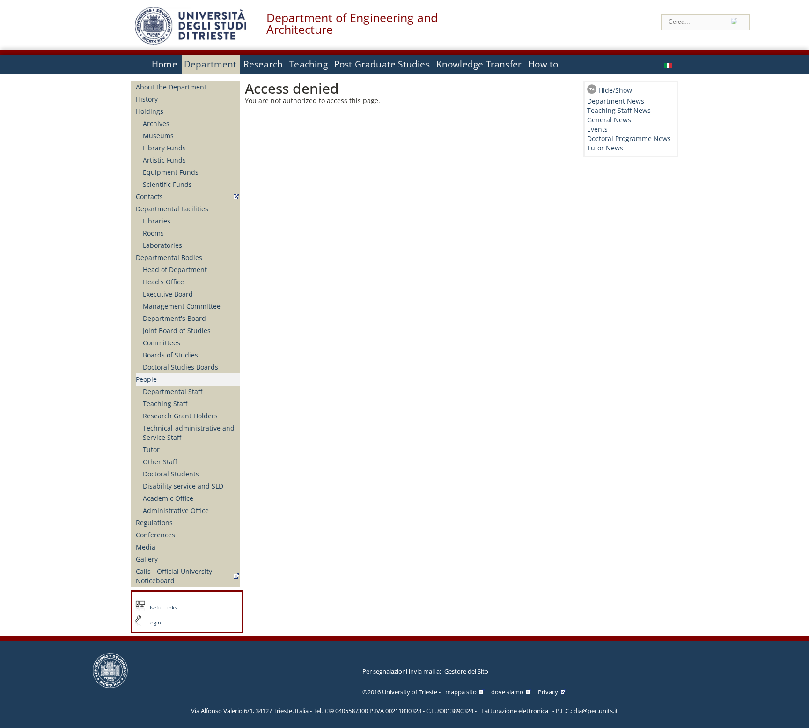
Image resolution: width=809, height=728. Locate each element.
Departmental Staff (172, 391)
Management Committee (182, 306)
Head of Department (175, 269)
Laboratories (162, 245)
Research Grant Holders (180, 415)
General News (609, 119)
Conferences (155, 534)
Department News (615, 101)
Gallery (147, 559)
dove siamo (507, 692)
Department (210, 64)
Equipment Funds (171, 172)
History (147, 99)
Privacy (548, 692)
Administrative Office (176, 510)
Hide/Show (615, 90)
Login (154, 622)
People (146, 379)
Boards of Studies (170, 354)
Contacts (149, 196)
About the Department (171, 86)
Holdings (149, 111)
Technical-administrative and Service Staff (189, 432)
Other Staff (160, 461)
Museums (158, 135)
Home (164, 64)
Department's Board (174, 318)
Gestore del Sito (466, 671)
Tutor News (605, 147)
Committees (161, 342)
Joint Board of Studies (177, 330)
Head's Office (163, 281)
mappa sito (461, 692)
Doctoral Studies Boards (180, 367)
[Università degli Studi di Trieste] (190, 41)
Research (263, 64)
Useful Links (162, 607)
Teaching (308, 64)
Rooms (153, 233)
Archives (156, 123)
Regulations (154, 522)
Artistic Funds (164, 160)
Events (597, 129)
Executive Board (168, 294)
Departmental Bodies (169, 257)
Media (145, 546)
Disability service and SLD (183, 486)
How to (543, 64)
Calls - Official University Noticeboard (174, 576)
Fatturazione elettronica (514, 710)
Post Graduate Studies (382, 64)
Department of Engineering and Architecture (352, 23)
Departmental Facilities (172, 208)
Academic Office (168, 498)
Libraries (156, 220)
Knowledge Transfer (479, 64)
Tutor (151, 449)
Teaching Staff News (619, 110)
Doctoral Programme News (629, 138)
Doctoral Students (171, 473)
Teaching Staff (165, 403)
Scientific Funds (167, 184)
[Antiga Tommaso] (669, 64)
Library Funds (164, 147)
